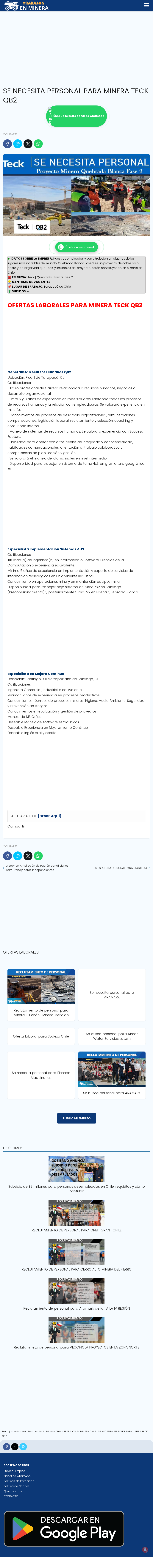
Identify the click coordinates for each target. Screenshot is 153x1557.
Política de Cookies (16, 1486)
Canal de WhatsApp (17, 1476)
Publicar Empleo (14, 1471)
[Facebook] (7, 143)
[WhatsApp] (38, 143)
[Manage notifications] (145, 1550)
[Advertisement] (76, 48)
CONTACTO (11, 1496)
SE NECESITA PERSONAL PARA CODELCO (121, 868)
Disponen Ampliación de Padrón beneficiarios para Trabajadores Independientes (37, 868)
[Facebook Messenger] (17, 143)
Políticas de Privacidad (19, 1481)
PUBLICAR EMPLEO (76, 1118)
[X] (28, 143)
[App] (23, 1446)
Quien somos (13, 1491)
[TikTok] (14, 1446)
